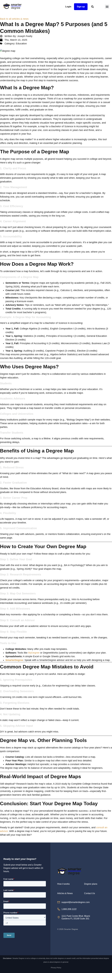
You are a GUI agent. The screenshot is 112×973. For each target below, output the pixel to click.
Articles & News (65, 893)
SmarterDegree (14, 660)
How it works (63, 884)
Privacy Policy (56, 968)
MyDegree (33, 652)
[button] (107, 6)
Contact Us (89, 893)
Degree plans (90, 884)
